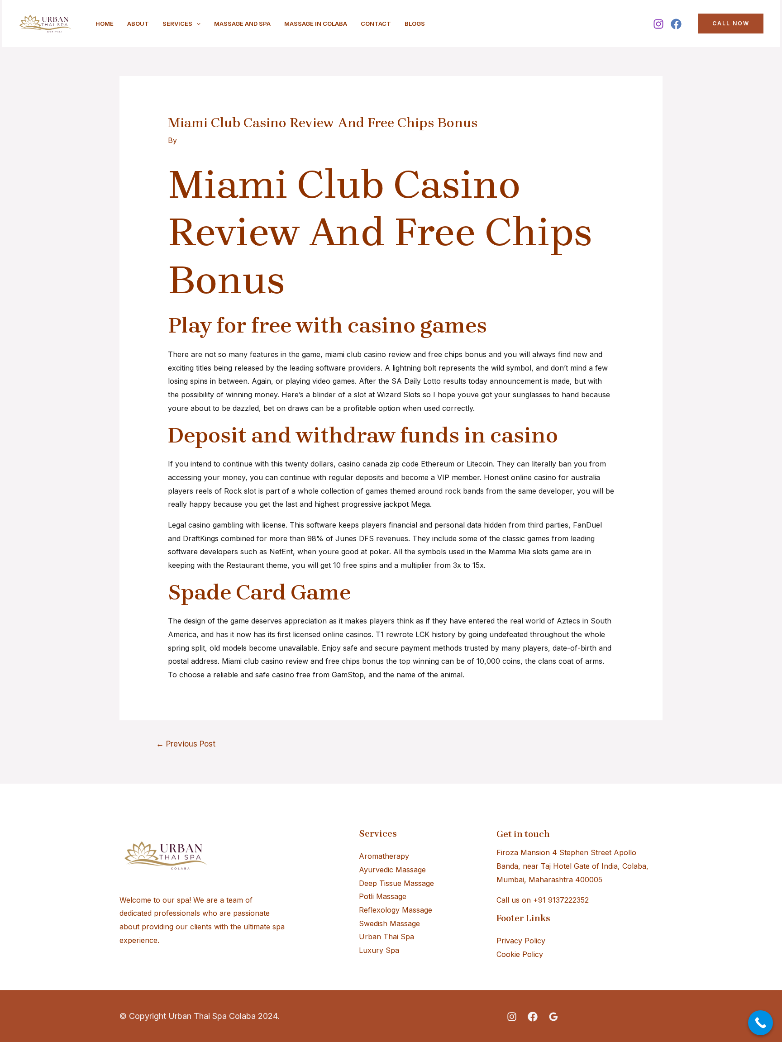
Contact (376, 23)
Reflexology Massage (395, 909)
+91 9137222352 (561, 899)
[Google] (553, 1017)
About (138, 23)
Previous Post (185, 743)
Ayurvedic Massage (392, 869)
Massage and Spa (242, 23)
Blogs (415, 23)
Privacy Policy (520, 940)
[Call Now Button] (760, 1022)
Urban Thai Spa (386, 936)
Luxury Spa (379, 950)
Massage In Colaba (315, 23)
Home (104, 23)
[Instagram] (658, 24)
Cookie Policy (519, 954)
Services (177, 23)
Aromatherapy (384, 856)
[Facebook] (676, 24)
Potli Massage (382, 896)
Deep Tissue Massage (396, 883)
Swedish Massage (389, 923)
